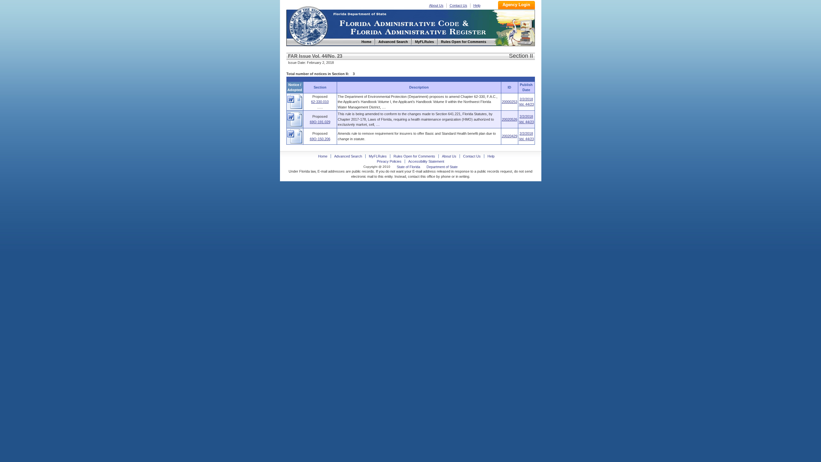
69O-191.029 (320, 122)
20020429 (509, 136)
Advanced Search (348, 156)
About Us (436, 5)
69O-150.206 (320, 139)
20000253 (509, 102)
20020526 (509, 119)
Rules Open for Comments (414, 156)
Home (308, 25)
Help (476, 5)
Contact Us (458, 5)
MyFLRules (378, 156)
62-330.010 (320, 102)
